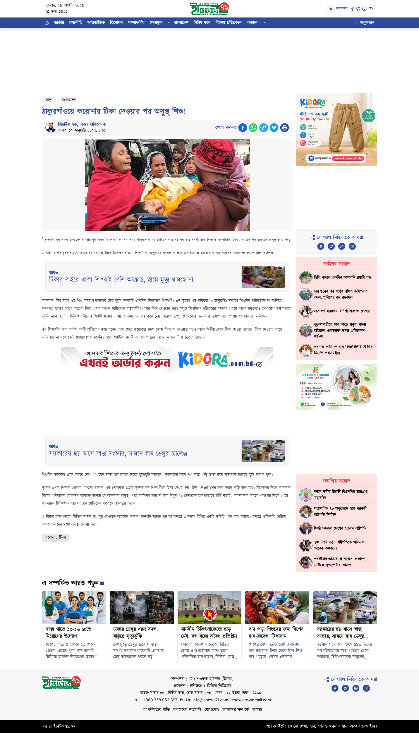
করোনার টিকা (55, 538)
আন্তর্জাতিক (96, 23)
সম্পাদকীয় (136, 23)
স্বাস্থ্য (48, 100)
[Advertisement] (173, 58)
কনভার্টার (341, 8)
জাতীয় (59, 23)
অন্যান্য (252, 23)
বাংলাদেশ (181, 23)
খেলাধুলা (156, 23)
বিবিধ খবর (202, 23)
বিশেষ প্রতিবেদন (229, 23)
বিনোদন (116, 23)
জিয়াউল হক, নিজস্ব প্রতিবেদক (82, 125)
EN (330, 8)
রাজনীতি (75, 23)
